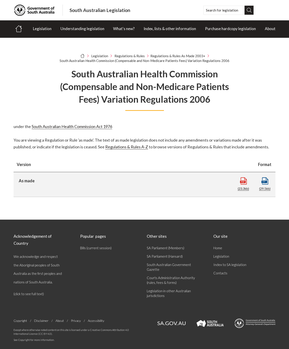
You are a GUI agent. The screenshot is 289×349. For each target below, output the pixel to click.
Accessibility (96, 321)
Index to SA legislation (229, 265)
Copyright (20, 321)
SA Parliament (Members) (165, 248)
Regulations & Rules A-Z (126, 146)
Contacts (220, 273)
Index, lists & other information (170, 28)
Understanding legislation (82, 28)
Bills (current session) (96, 248)
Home (217, 248)
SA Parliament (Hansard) (165, 256)
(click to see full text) (29, 294)
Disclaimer (41, 321)
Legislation (42, 28)
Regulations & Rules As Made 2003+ (177, 56)
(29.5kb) (264, 188)
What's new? (124, 28)
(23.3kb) (243, 188)
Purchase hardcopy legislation (230, 28)
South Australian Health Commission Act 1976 (72, 126)
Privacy (76, 321)
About (270, 28)
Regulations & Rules (129, 56)
